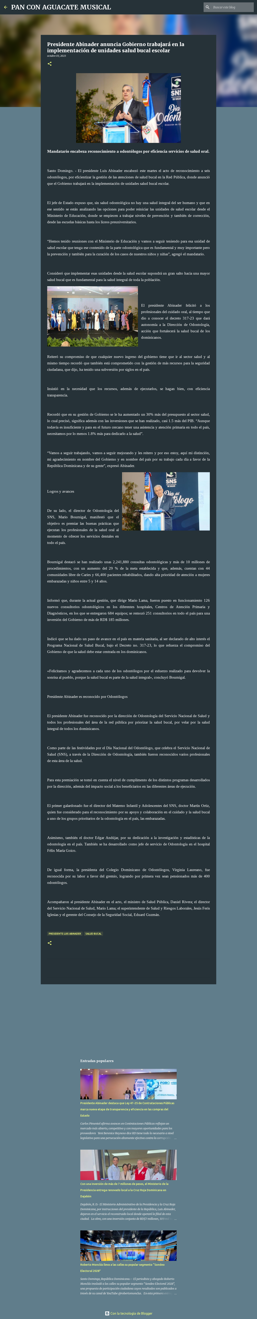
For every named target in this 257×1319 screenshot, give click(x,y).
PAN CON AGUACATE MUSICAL (61, 7)
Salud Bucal (93, 933)
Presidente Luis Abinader (65, 933)
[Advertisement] (128, 1018)
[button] (49, 64)
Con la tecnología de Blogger (131, 1313)
